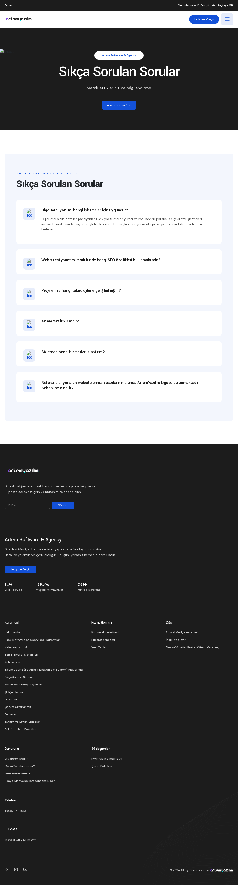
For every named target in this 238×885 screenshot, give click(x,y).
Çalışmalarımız (14, 692)
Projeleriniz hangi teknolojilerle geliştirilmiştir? (81, 290)
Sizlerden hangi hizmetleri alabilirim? (73, 352)
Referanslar (12, 662)
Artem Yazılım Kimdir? (60, 321)
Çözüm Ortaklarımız (18, 706)
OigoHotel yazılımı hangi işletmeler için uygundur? (84, 210)
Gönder (63, 505)
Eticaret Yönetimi (103, 639)
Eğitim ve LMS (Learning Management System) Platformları (44, 669)
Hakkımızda (12, 632)
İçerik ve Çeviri (176, 639)
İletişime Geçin (204, 19)
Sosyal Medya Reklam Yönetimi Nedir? (30, 781)
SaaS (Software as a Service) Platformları (33, 639)
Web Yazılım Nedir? (17, 773)
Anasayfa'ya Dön (119, 105)
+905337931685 (16, 811)
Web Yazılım (99, 647)
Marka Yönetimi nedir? (20, 766)
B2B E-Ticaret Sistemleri (21, 654)
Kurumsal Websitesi (105, 632)
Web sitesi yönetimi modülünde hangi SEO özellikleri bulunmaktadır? (100, 260)
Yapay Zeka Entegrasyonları (23, 684)
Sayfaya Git (225, 5)
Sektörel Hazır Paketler (20, 729)
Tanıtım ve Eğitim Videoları (23, 721)
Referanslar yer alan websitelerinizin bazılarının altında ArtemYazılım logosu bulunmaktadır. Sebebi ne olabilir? (120, 385)
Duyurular (11, 699)
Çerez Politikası (102, 766)
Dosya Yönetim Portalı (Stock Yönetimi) (193, 647)
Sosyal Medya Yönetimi (182, 632)
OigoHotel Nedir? (16, 758)
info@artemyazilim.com (20, 839)
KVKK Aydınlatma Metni (106, 758)
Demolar (11, 714)
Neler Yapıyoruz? (16, 647)
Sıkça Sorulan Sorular (19, 677)
